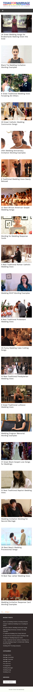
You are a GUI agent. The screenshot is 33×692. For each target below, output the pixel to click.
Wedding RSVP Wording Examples (15, 293)
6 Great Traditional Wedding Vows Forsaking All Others (15, 95)
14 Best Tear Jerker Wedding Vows (15, 576)
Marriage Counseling (8, 657)
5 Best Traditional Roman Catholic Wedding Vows (16, 639)
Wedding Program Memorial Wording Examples (13, 434)
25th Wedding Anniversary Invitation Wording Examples (13, 152)
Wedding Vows (7, 672)
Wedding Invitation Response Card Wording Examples (16, 603)
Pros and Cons (7, 663)
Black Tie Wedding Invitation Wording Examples (13, 66)
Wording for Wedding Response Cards (13, 637)
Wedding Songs (7, 669)
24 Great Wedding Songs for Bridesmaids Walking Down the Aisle (14, 37)
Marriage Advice (7, 655)
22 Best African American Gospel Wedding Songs (15, 635)
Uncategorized (7, 665)
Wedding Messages (8, 667)
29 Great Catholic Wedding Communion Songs (12, 123)
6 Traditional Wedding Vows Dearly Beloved (14, 633)
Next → (8, 612)
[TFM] (16, 4)
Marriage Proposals (8, 659)
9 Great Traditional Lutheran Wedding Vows (13, 406)
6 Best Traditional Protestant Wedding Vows (13, 320)
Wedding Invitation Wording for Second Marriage (14, 520)
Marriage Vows (7, 661)
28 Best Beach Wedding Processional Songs (11, 548)
